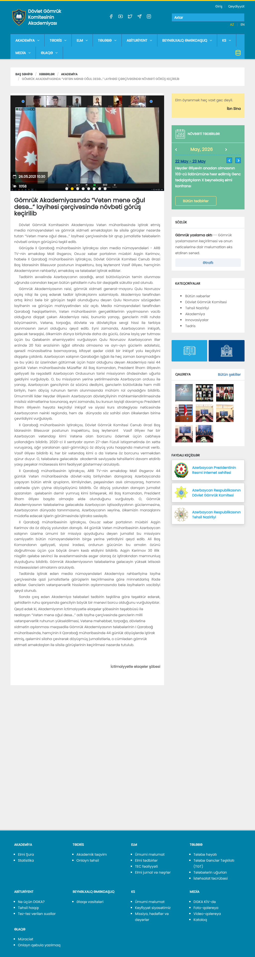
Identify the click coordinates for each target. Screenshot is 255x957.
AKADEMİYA (25, 40)
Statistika (26, 860)
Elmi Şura (26, 854)
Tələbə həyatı (205, 854)
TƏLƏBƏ (105, 40)
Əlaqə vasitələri (89, 901)
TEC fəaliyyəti (146, 866)
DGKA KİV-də (204, 901)
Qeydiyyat (236, 6)
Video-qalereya (207, 913)
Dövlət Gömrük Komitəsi (206, 301)
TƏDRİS (56, 40)
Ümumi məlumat (150, 854)
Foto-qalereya (205, 907)
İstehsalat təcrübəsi (210, 878)
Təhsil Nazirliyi (197, 307)
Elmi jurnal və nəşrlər (153, 872)
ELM (80, 40)
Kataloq (200, 919)
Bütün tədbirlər (196, 200)
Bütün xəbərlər (197, 296)
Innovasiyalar (197, 319)
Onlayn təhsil (87, 860)
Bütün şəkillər (229, 374)
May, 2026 (202, 149)
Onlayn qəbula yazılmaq (39, 945)
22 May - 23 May (190, 161)
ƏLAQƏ (47, 52)
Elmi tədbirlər (146, 860)
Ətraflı (208, 262)
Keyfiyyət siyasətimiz (153, 907)
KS (224, 40)
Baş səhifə (24, 74)
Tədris (190, 325)
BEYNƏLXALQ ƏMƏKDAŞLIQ (184, 40)
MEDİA (20, 52)
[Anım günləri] (184, 392)
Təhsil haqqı (28, 907)
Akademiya (69, 74)
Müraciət (25, 939)
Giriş (218, 6)
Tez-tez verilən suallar (37, 913)
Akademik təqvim (91, 854)
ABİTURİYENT (137, 40)
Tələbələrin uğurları (210, 872)
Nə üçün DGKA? (31, 901)
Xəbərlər (47, 74)
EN (243, 24)
